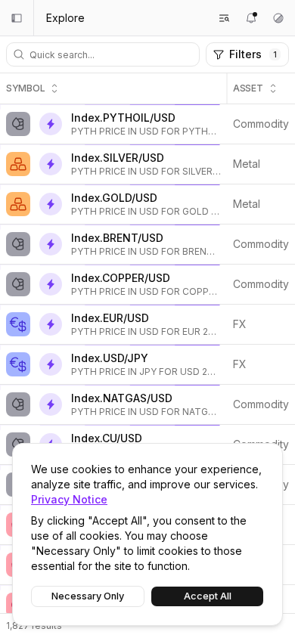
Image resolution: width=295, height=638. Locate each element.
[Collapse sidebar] (16, 18)
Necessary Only (87, 596)
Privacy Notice (69, 499)
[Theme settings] (278, 18)
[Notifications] (251, 18)
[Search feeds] (223, 18)
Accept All (207, 596)
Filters (253, 54)
